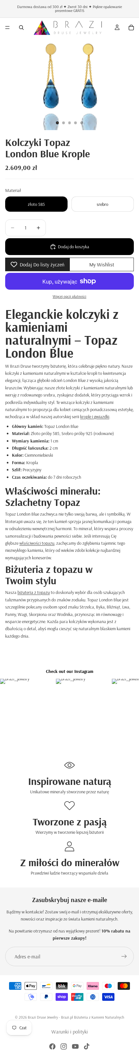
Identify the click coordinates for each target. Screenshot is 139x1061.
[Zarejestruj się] (124, 956)
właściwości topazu (36, 543)
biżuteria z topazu (33, 592)
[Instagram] (64, 1046)
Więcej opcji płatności (69, 296)
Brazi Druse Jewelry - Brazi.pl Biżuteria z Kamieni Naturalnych (76, 1017)
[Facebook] (52, 1046)
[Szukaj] (21, 27)
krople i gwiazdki (94, 416)
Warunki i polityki (69, 1031)
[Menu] (7, 27)
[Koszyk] (131, 27)
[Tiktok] (87, 1046)
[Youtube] (75, 1046)
